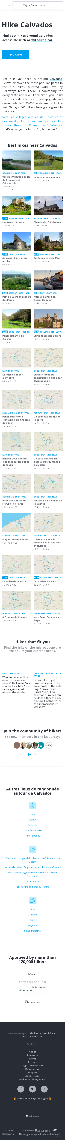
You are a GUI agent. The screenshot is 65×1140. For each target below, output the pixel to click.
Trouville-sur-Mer (32, 830)
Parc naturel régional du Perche (32, 886)
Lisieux (32, 819)
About (32, 1051)
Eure (32, 919)
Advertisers (32, 1075)
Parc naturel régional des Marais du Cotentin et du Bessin (32, 859)
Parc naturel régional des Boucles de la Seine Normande (32, 874)
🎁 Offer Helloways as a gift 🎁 (32, 1098)
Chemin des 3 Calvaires (45, 125)
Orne (32, 909)
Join (30, 754)
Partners (32, 1055)
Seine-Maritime (32, 930)
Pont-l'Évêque (32, 835)
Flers (32, 814)
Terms (32, 1058)
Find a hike (16, 54)
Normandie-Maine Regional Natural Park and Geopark (33, 867)
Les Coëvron (32, 881)
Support (32, 1072)
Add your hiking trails (32, 1079)
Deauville (32, 824)
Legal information (32, 1065)
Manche (32, 914)
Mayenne (33, 925)
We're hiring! (32, 1069)
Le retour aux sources (38, 121)
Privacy (32, 1062)
